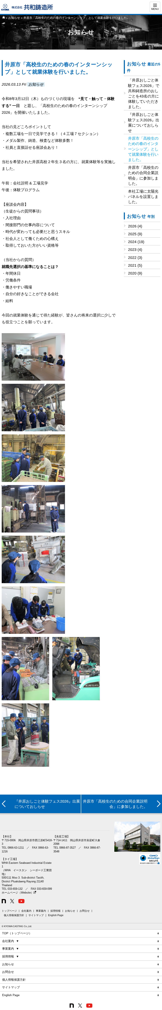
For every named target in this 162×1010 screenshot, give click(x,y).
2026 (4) (135, 226)
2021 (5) (135, 265)
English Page (55, 915)
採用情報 (55, 911)
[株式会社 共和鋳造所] (27, 10)
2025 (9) (135, 234)
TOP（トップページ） (17, 933)
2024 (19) (136, 242)
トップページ (9, 911)
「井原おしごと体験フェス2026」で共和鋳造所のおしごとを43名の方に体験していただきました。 (143, 93)
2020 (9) (135, 273)
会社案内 (26, 911)
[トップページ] (3, 17)
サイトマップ (36, 915)
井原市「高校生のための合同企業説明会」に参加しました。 (143, 175)
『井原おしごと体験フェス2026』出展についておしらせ (143, 122)
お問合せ (85, 911)
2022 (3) (135, 258)
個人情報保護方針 (14, 915)
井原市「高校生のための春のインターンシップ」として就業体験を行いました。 (143, 149)
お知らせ (14, 17)
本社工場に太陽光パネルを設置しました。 (143, 196)
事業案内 (41, 911)
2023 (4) (135, 249)
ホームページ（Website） (18, 892)
